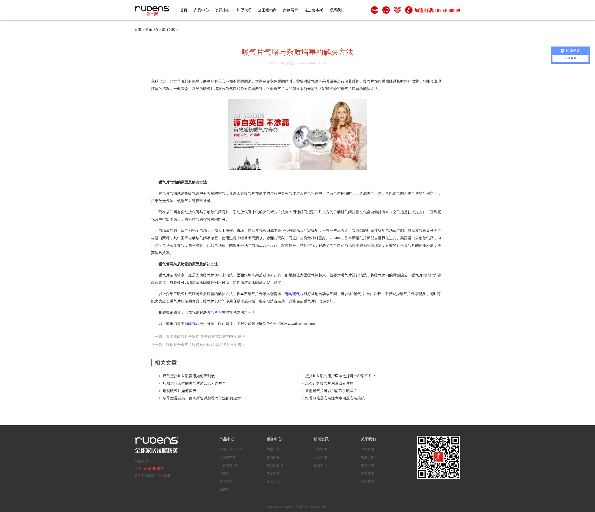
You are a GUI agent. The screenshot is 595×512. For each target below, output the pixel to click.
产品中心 (201, 10)
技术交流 (273, 481)
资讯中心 (222, 10)
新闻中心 (151, 30)
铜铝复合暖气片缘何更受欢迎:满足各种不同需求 (205, 345)
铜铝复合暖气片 (230, 449)
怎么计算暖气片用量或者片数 (329, 383)
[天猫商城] (374, 11)
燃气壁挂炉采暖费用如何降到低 (189, 376)
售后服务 (273, 457)
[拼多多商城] (397, 11)
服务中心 (274, 439)
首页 (183, 10)
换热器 (224, 473)
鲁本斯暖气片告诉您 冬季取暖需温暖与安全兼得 (205, 337)
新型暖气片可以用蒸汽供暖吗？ (331, 391)
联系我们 (337, 10)
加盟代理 (244, 10)
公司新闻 (320, 449)
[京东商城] (386, 11)
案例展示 (290, 10)
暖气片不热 (216, 312)
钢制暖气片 (227, 457)
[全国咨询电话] (408, 11)
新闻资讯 (321, 439)
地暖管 (224, 490)
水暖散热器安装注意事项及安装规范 (335, 398)
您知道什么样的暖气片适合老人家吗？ (194, 383)
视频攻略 (367, 465)
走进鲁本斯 (313, 10)
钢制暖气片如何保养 (179, 391)
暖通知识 (168, 30)
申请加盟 (367, 473)
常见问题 (273, 473)
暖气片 (193, 324)
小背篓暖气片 (229, 465)
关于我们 (368, 439)
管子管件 (225, 481)
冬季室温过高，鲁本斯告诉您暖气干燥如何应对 (202, 398)
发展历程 (367, 457)
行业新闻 (320, 457)
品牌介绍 (367, 449)
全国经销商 (267, 10)
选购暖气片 (294, 294)
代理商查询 (275, 465)
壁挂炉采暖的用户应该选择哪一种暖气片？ (340, 376)
